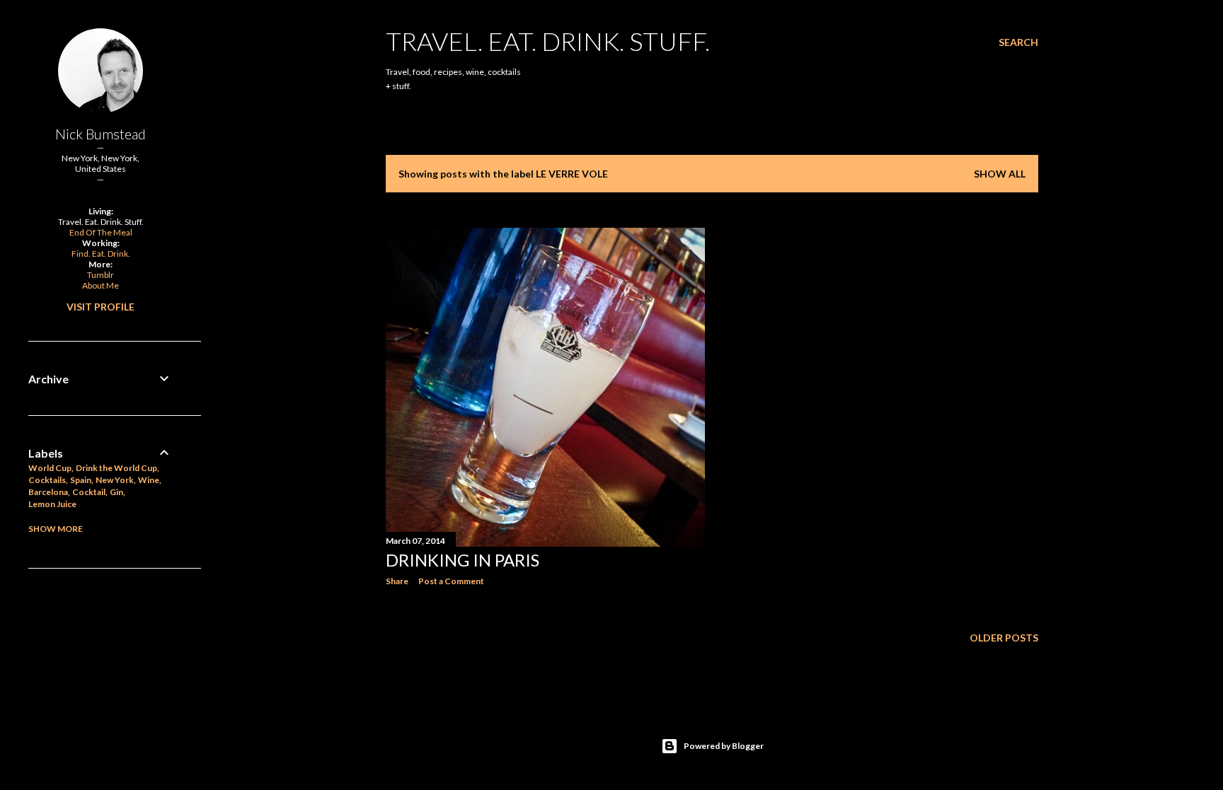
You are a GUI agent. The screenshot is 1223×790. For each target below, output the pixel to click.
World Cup (49, 468)
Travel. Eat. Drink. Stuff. (548, 41)
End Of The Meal (100, 232)
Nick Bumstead (100, 133)
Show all (1000, 174)
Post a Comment (451, 581)
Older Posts (1004, 638)
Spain (80, 480)
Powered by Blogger (724, 745)
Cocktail (88, 492)
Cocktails (47, 480)
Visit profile (100, 307)
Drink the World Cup (116, 468)
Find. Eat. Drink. (100, 253)
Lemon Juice (52, 504)
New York (115, 480)
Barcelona (48, 492)
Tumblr (100, 274)
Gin (116, 492)
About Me (100, 285)
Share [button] (397, 581)
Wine (148, 480)
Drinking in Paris (462, 560)
